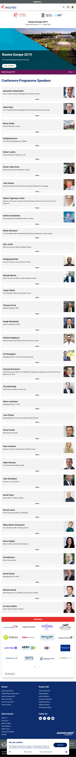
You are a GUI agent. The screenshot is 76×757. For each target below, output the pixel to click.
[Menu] (68, 7)
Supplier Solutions (44, 704)
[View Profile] (10, 627)
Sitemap (4, 734)
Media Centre (5, 729)
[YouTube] (52, 718)
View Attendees (9, 66)
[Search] (64, 7)
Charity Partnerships (7, 731)
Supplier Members (44, 702)
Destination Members (45, 699)
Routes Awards (6, 704)
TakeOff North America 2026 (10, 693)
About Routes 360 (44, 691)
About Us (4, 718)
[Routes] (8, 7)
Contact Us (4, 720)
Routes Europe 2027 (7, 702)
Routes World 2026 (7, 691)
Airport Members (44, 696)
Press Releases (6, 726)
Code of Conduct (6, 754)
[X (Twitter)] (44, 718)
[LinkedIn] (40, 718)
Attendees (38, 619)
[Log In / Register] (73, 7)
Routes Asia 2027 (6, 699)
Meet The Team (6, 723)
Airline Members (44, 693)
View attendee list (9, 674)
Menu (71, 72)
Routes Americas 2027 (8, 696)
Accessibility (5, 752)
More (37, 99)
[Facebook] (48, 718)
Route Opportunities (45, 707)
